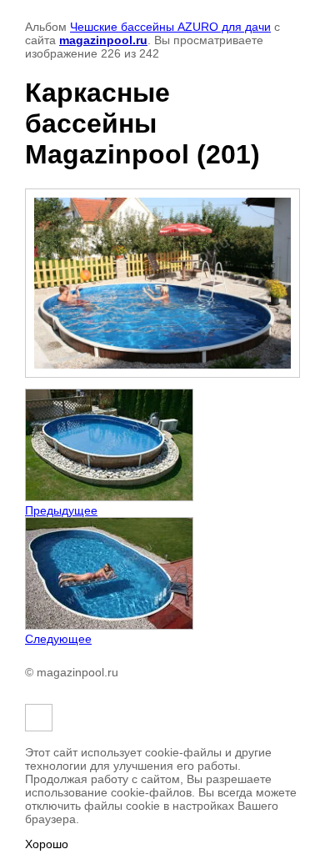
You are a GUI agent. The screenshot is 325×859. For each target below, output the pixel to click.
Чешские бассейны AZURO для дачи (170, 26)
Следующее (58, 639)
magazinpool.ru (103, 40)
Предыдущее (61, 510)
